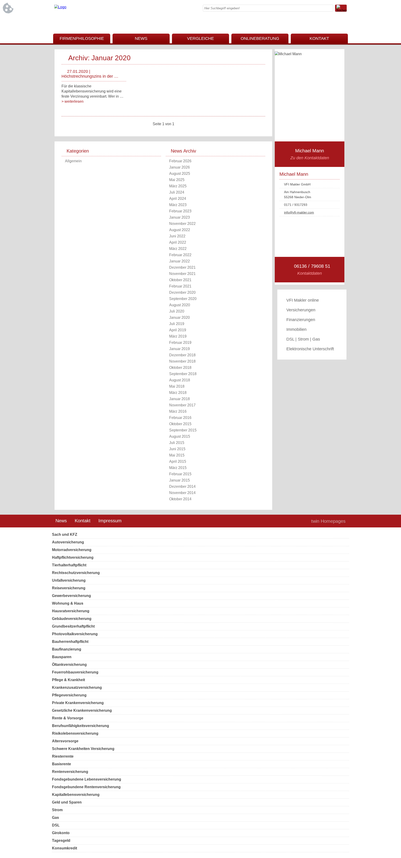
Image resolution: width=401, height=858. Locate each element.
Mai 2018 (176, 386)
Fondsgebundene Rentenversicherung (86, 787)
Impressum (110, 520)
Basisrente (61, 764)
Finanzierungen (300, 319)
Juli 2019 (176, 324)
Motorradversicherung (71, 550)
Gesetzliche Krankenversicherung (82, 710)
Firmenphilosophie (82, 38)
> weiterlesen (72, 101)
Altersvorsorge (65, 741)
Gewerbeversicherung (71, 596)
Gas (55, 818)
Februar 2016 (180, 418)
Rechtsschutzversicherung (76, 573)
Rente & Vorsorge (67, 718)
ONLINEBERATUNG (260, 38)
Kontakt (83, 520)
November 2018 (182, 361)
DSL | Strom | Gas (303, 339)
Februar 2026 (180, 161)
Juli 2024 (176, 192)
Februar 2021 (180, 286)
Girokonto (61, 833)
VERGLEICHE (200, 38)
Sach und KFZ (64, 534)
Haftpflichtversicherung (73, 557)
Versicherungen (300, 310)
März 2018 (178, 393)
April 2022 (177, 242)
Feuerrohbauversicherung (75, 672)
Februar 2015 (180, 474)
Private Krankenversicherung (78, 703)
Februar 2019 (180, 342)
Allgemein (73, 161)
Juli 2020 (176, 311)
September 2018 (183, 374)
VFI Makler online (302, 300)
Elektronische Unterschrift (310, 349)
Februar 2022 (180, 255)
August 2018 (179, 380)
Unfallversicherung (69, 580)
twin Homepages (328, 521)
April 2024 (177, 199)
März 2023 (178, 205)
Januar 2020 (179, 317)
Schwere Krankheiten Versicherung (83, 749)
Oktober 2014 (180, 499)
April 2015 (177, 461)
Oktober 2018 (180, 368)
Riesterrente (63, 756)
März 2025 (178, 186)
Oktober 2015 (180, 424)
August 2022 (179, 230)
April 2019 (177, 330)
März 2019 (178, 336)
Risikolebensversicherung (75, 733)
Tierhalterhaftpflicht (69, 565)
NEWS (141, 38)
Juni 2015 (177, 449)
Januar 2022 (179, 261)
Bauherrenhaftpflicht (70, 642)
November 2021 (182, 274)
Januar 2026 (179, 167)
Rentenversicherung (70, 772)
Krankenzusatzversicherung (77, 687)
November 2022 (182, 224)
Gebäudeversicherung (71, 619)
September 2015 (183, 430)
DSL (56, 825)
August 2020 (179, 305)
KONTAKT (319, 38)
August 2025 (179, 173)
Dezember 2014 (182, 486)
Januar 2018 (179, 399)
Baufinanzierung (66, 649)
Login (297, 521)
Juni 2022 (177, 236)
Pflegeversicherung (69, 695)
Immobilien (296, 329)
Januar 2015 (179, 480)
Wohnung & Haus (67, 603)
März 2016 (178, 411)
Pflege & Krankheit (68, 680)
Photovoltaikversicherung (75, 634)
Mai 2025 (176, 180)
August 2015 (179, 436)
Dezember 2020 (182, 292)
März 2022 (178, 249)
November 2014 (182, 493)
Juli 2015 (176, 443)
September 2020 (183, 299)
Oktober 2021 (180, 280)
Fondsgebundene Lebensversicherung (86, 779)
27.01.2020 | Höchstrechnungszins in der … (89, 74)
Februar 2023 (180, 211)
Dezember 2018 (182, 355)
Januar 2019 (179, 349)
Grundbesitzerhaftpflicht (73, 626)
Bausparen (61, 657)
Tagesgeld (61, 840)
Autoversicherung (68, 542)
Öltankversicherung (69, 665)
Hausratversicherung (70, 611)
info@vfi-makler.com (299, 212)
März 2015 (178, 468)
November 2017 (182, 405)
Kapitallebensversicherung (76, 795)
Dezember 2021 (182, 267)
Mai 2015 (176, 455)
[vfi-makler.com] (60, 7)
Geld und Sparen (67, 802)
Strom (57, 810)
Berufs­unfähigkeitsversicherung (80, 726)
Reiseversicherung (68, 588)
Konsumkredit (64, 848)
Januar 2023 (179, 217)
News (61, 520)
